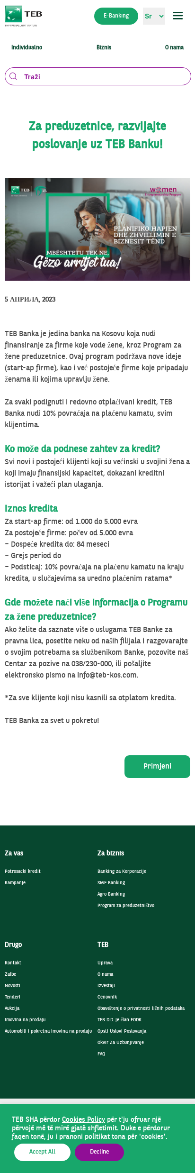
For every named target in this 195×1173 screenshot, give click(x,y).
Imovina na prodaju (25, 1020)
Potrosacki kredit (23, 872)
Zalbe (10, 974)
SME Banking (111, 883)
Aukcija (12, 1009)
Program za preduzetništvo (126, 906)
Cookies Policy (83, 1120)
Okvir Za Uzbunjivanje (121, 1043)
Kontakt (13, 963)
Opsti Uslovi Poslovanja (122, 1031)
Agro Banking (111, 894)
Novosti (12, 986)
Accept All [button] (42, 1152)
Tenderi (12, 997)
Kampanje (15, 883)
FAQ (101, 1054)
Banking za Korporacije (122, 872)
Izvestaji (106, 986)
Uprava (105, 963)
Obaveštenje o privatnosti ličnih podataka (141, 1009)
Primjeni (157, 766)
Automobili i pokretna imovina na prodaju (48, 1031)
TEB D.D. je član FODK (120, 1020)
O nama (105, 974)
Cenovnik (107, 997)
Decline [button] (99, 1152)
